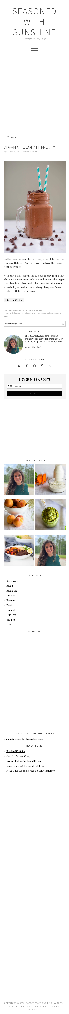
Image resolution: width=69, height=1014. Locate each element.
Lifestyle (11, 610)
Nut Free (32, 310)
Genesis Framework (34, 1006)
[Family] (50, 552)
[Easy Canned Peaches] (19, 516)
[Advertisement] (34, 95)
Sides (9, 624)
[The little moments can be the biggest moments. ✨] (19, 713)
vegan (6, 316)
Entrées (10, 600)
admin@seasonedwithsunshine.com (23, 739)
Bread (9, 585)
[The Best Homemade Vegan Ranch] (50, 481)
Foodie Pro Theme (36, 1003)
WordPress (34, 1009)
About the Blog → (34, 346)
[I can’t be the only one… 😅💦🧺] (50, 682)
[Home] (19, 481)
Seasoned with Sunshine (34, 21)
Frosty (39, 313)
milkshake (50, 313)
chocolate (25, 313)
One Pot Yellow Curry (18, 756)
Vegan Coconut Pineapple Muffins (25, 765)
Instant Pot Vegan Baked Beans (23, 760)
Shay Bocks (57, 1003)
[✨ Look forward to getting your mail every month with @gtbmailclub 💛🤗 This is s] (19, 650)
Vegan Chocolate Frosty (29, 147)
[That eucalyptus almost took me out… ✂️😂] (50, 650)
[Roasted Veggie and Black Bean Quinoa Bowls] (19, 552)
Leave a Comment (30, 152)
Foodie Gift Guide (15, 751)
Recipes (39, 310)
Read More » (14, 299)
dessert (33, 313)
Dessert (25, 310)
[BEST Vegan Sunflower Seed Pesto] (50, 516)
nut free (58, 313)
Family (10, 605)
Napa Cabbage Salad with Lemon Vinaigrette (31, 770)
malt (44, 313)
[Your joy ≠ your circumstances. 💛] (50, 713)
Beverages (17, 310)
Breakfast (11, 590)
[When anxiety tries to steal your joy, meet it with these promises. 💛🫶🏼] (19, 682)
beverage (17, 313)
